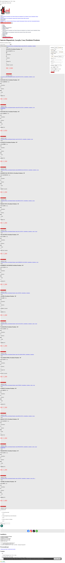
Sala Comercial (18, 18)
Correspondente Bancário (35, 21)
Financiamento (22, 21)
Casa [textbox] (52, 50)
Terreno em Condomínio (19, 16)
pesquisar (52, 72)
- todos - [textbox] (52, 56)
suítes (52, 67)
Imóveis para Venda (4, 549)
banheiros (52, 68)
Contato (3, 25)
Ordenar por (56, 56)
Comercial (14, 18)
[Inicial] (5, 14)
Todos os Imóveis (3, 16)
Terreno (13, 16)
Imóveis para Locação (11, 549)
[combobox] (59, 47)
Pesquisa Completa (16, 21)
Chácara (36, 16)
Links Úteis (29, 21)
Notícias (26, 21)
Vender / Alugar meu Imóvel (8, 21)
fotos (11, 75)
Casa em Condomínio (31, 16)
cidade (54, 50)
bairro (55, 53)
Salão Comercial (26, 18)
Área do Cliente (2, 19)
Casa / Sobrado (25, 16)
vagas (52, 70)
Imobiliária (2, 21)
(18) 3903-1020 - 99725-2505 (8, 37)
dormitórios (52, 65)
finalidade (52, 47)
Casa (11, 16)
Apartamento (8, 16)
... (34, 478)
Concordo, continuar (57, 558)
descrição (8, 75)
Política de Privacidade (40, 558)
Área (51, 61)
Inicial (3, 24)
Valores (52, 58)
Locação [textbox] (60, 47)
